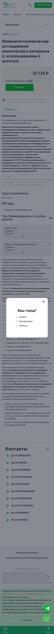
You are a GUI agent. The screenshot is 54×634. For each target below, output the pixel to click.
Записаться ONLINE (46, 619)
